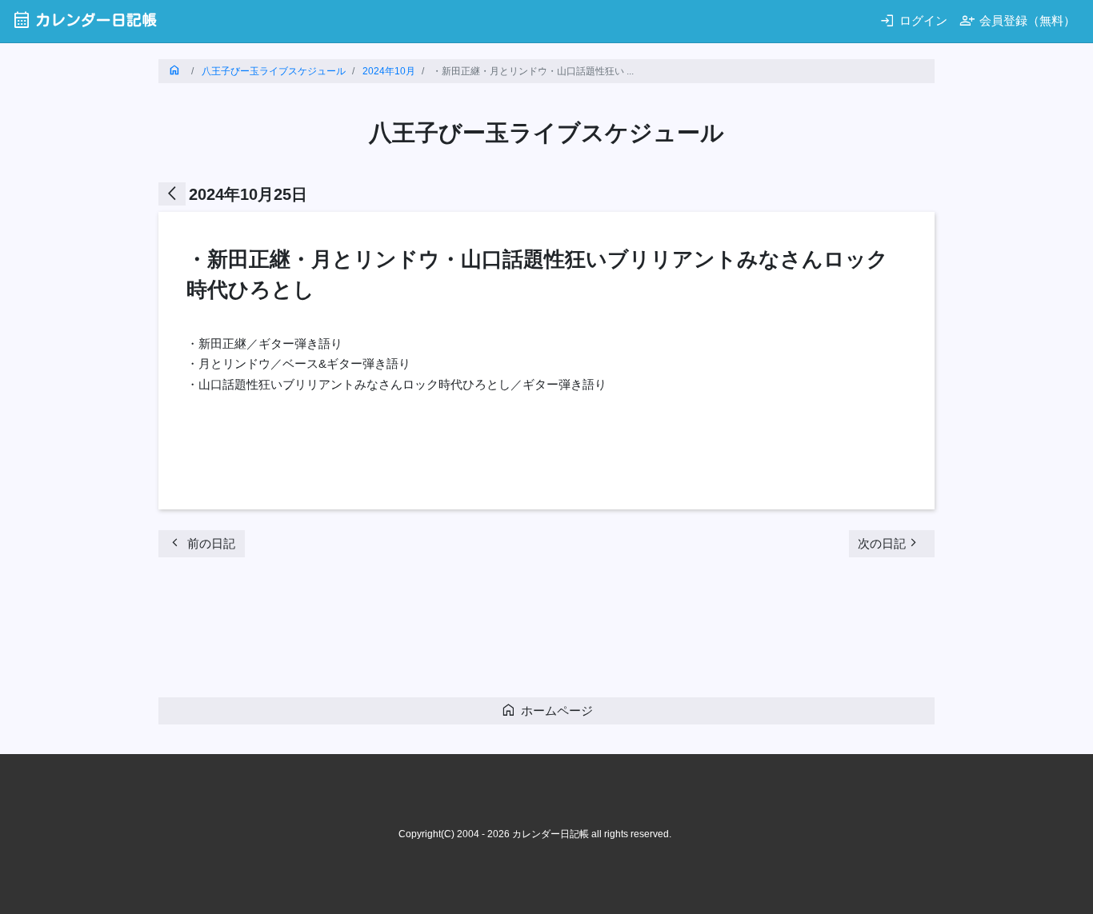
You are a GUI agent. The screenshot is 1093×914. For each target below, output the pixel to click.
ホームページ (547, 709)
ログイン (913, 20)
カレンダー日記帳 (84, 19)
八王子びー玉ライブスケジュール (274, 71)
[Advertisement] (449, 632)
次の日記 (890, 542)
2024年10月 (388, 71)
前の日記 (201, 542)
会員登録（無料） (1017, 20)
